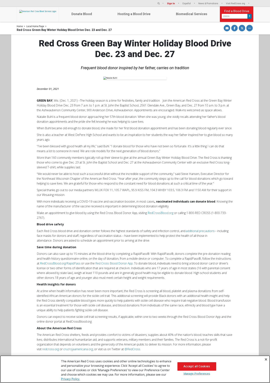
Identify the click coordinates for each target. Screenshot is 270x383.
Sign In (171, 3)
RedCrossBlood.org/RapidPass (60, 263)
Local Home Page (35, 26)
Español (187, 3)
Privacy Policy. (70, 379)
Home (20, 26)
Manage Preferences (196, 373)
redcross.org (50, 349)
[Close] (266, 359)
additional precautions (200, 231)
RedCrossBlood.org (160, 213)
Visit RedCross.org (236, 3)
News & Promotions (208, 3)
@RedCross (132, 349)
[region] (135, 369)
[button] (159, 3)
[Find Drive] (249, 16)
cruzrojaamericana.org (78, 349)
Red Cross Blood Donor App (114, 263)
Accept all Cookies (196, 366)
